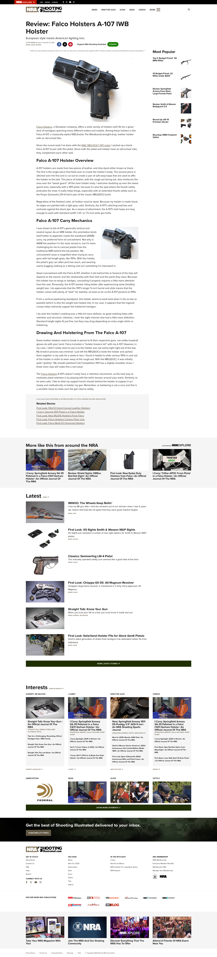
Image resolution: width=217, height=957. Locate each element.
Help (28, 870)
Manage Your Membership (163, 870)
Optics (75, 539)
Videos (142, 9)
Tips (74, 513)
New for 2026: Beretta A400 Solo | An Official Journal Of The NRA (127, 738)
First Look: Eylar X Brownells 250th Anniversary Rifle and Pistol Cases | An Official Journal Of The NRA (128, 759)
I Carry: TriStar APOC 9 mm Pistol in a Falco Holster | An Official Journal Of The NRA (171, 476)
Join (41, 2)
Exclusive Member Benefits (163, 863)
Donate (55, 2)
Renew (47, 2)
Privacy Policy (30, 953)
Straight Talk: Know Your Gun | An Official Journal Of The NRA (45, 724)
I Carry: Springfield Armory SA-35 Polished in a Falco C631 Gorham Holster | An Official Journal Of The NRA (45, 477)
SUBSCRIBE (38, 832)
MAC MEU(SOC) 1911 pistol (96, 145)
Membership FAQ (159, 867)
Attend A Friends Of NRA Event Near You (171, 942)
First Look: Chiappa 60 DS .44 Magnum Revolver (101, 582)
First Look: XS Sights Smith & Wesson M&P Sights (101, 529)
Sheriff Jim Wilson (80, 615)
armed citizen (45, 729)
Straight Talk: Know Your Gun (88, 609)
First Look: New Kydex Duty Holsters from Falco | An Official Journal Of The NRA (128, 476)
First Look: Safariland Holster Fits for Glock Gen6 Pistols (106, 635)
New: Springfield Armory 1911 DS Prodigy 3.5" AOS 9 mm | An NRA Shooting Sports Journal (128, 726)
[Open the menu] (158, 9)
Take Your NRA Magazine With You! (43, 942)
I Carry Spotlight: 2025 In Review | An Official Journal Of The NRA (85, 740)
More (45, 497)
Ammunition (32, 778)
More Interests (55, 688)
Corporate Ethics (57, 953)
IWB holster (101, 399)
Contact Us (30, 863)
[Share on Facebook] (59, 43)
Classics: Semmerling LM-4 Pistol (90, 556)
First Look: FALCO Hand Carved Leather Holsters (63, 408)
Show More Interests (122, 807)
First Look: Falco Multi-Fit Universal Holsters (60, 423)
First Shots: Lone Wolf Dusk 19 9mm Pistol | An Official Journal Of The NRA (172, 759)
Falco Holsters (44, 127)
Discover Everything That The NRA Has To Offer (127, 942)
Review (38, 45)
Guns (122, 9)
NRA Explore (115, 870)
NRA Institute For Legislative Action (124, 867)
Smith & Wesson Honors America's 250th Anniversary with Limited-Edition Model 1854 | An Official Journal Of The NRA (129, 748)
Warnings (70, 953)
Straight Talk (33, 729)
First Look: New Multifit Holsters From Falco (60, 415)
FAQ (27, 867)
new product (140, 733)
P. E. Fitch (77, 399)
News (94, 9)
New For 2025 (108, 9)
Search (28, 874)
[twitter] (65, 43)
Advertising (30, 860)
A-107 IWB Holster (66, 399)
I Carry (72, 694)
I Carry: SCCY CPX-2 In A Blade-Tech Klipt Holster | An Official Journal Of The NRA (87, 756)
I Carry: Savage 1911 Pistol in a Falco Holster (60, 412)
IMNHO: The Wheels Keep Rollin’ (90, 503)
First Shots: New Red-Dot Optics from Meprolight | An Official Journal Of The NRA (170, 750)
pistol (131, 733)
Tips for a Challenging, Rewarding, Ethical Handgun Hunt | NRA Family (45, 737)
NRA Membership (159, 860)
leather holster (88, 399)
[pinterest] (70, 43)
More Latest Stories (118, 663)
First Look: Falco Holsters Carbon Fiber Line (60, 419)
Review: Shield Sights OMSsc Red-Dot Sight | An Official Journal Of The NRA (84, 476)
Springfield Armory (78, 732)
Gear (131, 9)
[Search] (188, 9)
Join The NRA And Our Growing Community (86, 942)
